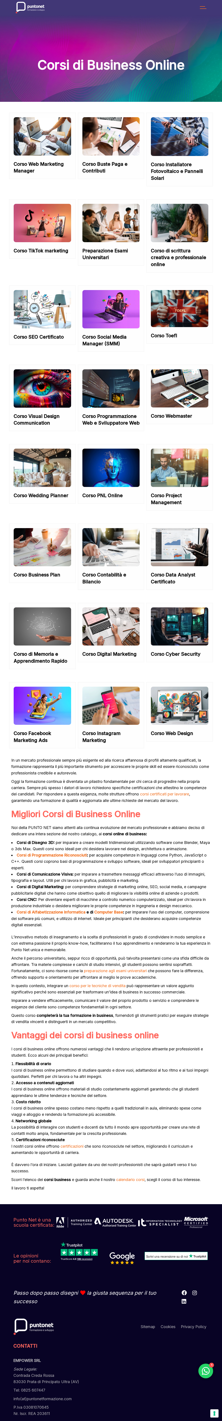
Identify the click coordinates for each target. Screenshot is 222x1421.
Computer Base (108, 912)
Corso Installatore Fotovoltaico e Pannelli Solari (177, 171)
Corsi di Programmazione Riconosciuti (52, 855)
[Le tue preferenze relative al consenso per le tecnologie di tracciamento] (214, 1413)
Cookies (168, 1326)
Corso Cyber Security (176, 654)
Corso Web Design (172, 733)
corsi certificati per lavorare (164, 794)
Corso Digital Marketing (109, 654)
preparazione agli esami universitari (115, 970)
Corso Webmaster (171, 416)
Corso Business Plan (37, 574)
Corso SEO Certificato (39, 337)
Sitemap (148, 1326)
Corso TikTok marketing (41, 250)
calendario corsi (130, 1179)
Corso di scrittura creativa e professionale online (178, 257)
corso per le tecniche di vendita (97, 985)
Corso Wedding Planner (41, 495)
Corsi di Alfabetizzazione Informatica (51, 912)
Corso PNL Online (102, 495)
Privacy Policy (193, 1326)
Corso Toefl (164, 335)
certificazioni (71, 1146)
